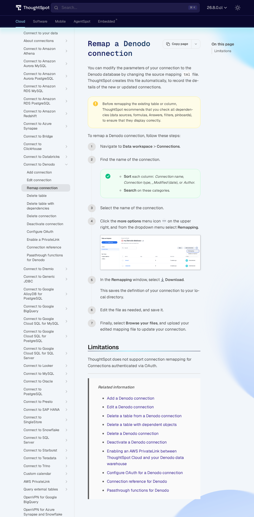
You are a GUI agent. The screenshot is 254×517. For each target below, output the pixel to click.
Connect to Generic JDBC (39, 278)
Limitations (222, 51)
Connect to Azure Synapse (38, 126)
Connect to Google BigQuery (39, 308)
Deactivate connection (45, 224)
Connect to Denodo (39, 164)
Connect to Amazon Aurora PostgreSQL (40, 76)
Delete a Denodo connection (133, 433)
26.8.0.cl (214, 7)
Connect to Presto (38, 401)
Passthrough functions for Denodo (138, 490)
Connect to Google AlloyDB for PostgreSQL (39, 294)
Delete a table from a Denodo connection (144, 415)
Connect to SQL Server (36, 440)
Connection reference (44, 247)
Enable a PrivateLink (43, 239)
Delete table (37, 195)
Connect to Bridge (38, 136)
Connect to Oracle (38, 381)
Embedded (106, 21)
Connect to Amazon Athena (40, 51)
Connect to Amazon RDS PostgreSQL (40, 101)
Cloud (20, 21)
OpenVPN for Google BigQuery (40, 499)
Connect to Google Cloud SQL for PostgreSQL (39, 336)
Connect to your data (41, 33)
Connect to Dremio (39, 269)
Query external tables (41, 489)
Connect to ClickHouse (33, 146)
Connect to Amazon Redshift (40, 113)
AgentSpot (82, 21)
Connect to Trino (37, 466)
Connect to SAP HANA (42, 409)
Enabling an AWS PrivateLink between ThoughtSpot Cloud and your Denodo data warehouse (145, 457)
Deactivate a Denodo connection (137, 442)
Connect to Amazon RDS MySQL (40, 88)
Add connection (39, 172)
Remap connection (42, 188)
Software (40, 21)
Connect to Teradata (40, 458)
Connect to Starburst (40, 450)
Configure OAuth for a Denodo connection (145, 472)
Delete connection (41, 216)
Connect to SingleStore (33, 419)
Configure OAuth (40, 231)
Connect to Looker (38, 365)
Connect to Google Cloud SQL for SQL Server (39, 353)
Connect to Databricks (42, 156)
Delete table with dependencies (40, 205)
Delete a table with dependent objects (142, 424)
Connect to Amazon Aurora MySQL (40, 63)
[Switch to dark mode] (238, 8)
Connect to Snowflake (41, 430)
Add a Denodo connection (130, 398)
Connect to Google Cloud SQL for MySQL (41, 321)
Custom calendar (37, 473)
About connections (39, 40)
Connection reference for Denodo (137, 481)
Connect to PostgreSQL (33, 391)
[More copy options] (195, 44)
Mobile (60, 21)
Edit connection (39, 180)
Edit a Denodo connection (130, 407)
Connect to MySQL (39, 373)
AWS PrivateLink (37, 481)
